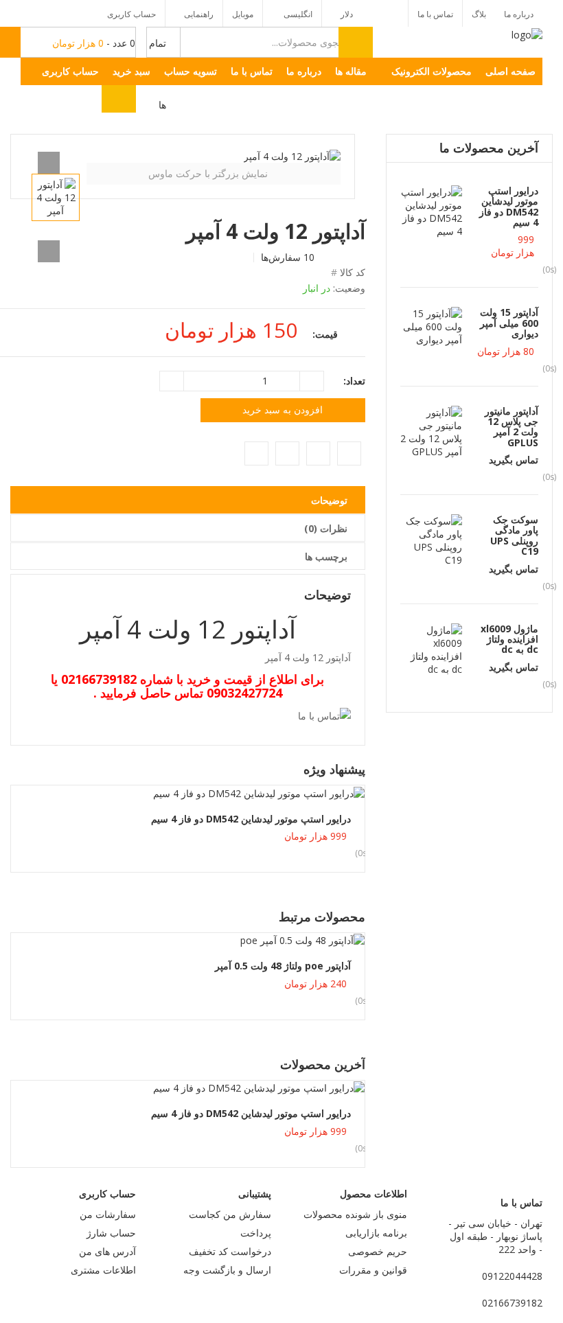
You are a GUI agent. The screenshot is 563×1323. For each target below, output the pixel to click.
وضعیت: (349, 288)
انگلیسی (297, 14)
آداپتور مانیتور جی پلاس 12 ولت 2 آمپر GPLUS (511, 426)
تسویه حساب (190, 71)
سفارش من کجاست (230, 1214)
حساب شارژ (111, 1232)
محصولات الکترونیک (431, 71)
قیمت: (325, 334)
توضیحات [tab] (329, 500)
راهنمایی (199, 14)
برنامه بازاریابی (376, 1232)
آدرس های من (107, 1251)
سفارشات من (108, 1214)
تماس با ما (435, 14)
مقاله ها (351, 71)
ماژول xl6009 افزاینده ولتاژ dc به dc (509, 639)
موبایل (242, 14)
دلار (347, 14)
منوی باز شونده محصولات (355, 1214)
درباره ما (518, 14)
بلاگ (479, 14)
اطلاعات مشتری (103, 1269)
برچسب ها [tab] (326, 556)
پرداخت (255, 1232)
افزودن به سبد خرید (282, 409)
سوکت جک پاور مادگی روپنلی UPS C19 (514, 535)
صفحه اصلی (510, 71)
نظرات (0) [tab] (325, 528)
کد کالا (352, 272)
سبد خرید (131, 71)
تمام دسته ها (156, 47)
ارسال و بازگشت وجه (227, 1269)
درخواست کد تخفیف (230, 1251)
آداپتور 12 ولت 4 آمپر (188, 629)
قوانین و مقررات (373, 1269)
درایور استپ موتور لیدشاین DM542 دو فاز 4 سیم (251, 818)
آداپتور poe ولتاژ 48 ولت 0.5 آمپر (283, 965)
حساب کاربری (131, 14)
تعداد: (354, 380)
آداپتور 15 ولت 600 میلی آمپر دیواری (509, 323)
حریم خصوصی (377, 1251)
